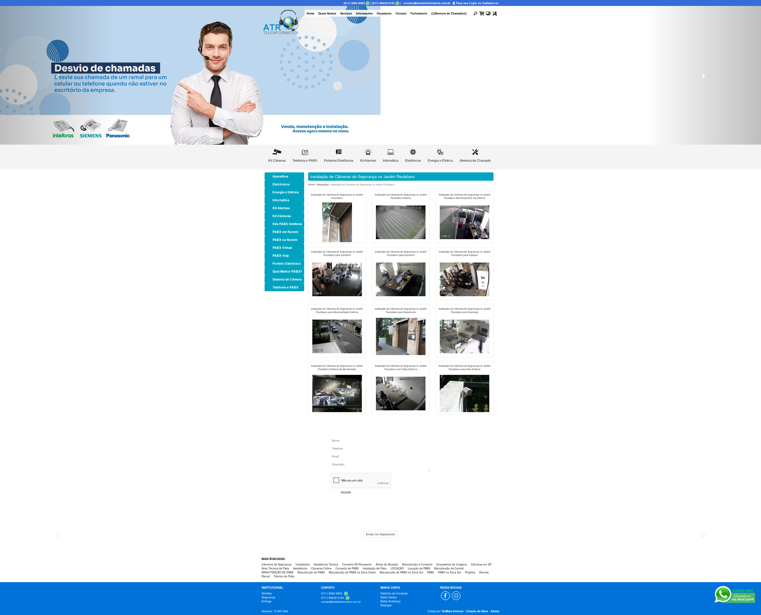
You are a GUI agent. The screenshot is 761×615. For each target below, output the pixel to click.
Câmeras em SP (481, 564)
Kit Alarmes (281, 208)
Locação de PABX (419, 568)
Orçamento (384, 13)
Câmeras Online (321, 568)
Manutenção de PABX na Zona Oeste (352, 572)
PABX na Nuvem (284, 239)
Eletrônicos (281, 184)
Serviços (346, 13)
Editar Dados (388, 597)
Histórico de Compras (394, 593)
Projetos (470, 572)
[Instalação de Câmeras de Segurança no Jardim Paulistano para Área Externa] (464, 393)
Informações (364, 13)
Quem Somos (327, 13)
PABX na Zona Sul (449, 572)
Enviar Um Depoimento (380, 534)
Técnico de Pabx (284, 576)
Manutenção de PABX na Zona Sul (401, 572)
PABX (430, 572)
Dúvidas (267, 593)
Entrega (267, 601)
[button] (57, 75)
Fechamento (418, 13)
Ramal (266, 576)
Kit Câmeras (281, 216)
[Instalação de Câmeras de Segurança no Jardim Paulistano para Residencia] (400, 336)
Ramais (484, 572)
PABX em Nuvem (285, 231)
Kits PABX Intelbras (287, 224)
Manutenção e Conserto (417, 564)
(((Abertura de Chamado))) (449, 13)
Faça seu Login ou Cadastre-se (476, 3)
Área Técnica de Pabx (275, 568)
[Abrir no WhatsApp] (368, 3)
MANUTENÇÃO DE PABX (278, 572)
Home (310, 13)
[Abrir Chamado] (495, 13)
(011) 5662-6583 (354, 3)
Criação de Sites (477, 611)
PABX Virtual (282, 247)
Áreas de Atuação (387, 564)
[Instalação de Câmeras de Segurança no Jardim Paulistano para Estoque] (464, 279)
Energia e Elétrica (285, 192)
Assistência (300, 568)
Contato (401, 13)
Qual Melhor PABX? (287, 271)
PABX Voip (280, 255)
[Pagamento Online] (488, 13)
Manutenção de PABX (311, 572)
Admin (495, 611)
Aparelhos (280, 176)
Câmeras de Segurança (277, 564)
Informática (280, 200)
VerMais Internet (453, 611)
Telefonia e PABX (285, 287)
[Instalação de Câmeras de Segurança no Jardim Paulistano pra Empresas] (464, 336)
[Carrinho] (481, 13)
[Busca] (475, 13)
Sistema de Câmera (287, 279)
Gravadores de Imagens (451, 564)
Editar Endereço (390, 601)
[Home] (281, 21)
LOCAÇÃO (397, 568)
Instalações (322, 184)
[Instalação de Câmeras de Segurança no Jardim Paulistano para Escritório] (337, 279)
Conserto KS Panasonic (357, 564)
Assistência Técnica (326, 564)
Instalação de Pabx (375, 568)
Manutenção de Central (449, 568)
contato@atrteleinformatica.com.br (426, 3)
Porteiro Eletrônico (286, 263)
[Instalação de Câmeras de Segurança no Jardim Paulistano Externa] (400, 222)
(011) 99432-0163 (383, 3)
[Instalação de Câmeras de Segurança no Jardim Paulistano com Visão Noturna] (400, 393)
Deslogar (386, 605)
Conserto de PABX (347, 568)
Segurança (268, 597)
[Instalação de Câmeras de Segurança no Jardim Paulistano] (337, 222)
